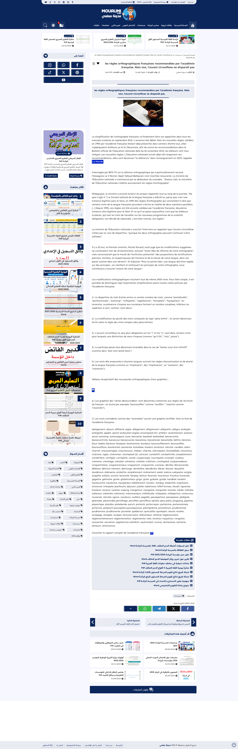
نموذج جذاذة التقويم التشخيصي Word (171, 585)
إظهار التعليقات (140, 689)
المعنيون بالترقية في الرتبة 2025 (163, 672)
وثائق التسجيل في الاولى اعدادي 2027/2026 (63, 262)
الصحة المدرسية (181, 25)
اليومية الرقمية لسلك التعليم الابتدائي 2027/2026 (63, 287)
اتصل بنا (60, 745)
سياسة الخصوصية (160, 2)
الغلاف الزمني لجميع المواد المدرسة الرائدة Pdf (63, 237)
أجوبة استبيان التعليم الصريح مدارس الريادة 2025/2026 (113, 40)
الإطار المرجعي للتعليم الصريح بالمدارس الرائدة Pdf (63, 159)
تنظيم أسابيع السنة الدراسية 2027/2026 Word (63, 313)
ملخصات (105, 25)
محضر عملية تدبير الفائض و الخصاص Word (63, 363)
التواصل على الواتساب (178, 2)
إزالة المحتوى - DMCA (144, 2)
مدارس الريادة (153, 25)
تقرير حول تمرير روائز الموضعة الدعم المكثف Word (165, 559)
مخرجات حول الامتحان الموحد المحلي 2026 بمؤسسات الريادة (161, 659)
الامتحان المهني (129, 25)
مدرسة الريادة (75, 176)
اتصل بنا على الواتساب (93, 745)
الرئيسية (119, 745)
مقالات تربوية (166, 25)
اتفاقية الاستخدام (126, 2)
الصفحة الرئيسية (189, 55)
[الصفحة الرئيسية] (192, 25)
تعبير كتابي (115, 25)
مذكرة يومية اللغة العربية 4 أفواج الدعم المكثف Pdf (165, 568)
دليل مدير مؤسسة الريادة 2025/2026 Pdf (170, 554)
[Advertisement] (64, 106)
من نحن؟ (190, 2)
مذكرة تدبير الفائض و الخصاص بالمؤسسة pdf (63, 212)
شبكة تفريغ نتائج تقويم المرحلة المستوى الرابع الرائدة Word (161, 576)
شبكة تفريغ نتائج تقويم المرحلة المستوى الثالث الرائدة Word (161, 572)
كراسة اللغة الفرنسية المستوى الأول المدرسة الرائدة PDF (163, 40)
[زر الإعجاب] (98, 63)
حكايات (96, 25)
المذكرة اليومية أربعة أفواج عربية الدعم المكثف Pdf (64, 414)
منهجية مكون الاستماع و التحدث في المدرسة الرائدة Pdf (163, 581)
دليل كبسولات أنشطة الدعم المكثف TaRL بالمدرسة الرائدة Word (159, 545)
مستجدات (141, 25)
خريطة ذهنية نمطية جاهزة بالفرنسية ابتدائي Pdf (63, 439)
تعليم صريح (172, 36)
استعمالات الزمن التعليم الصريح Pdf (63, 390)
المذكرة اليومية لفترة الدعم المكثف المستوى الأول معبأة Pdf (63, 338)
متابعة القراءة (52, 176)
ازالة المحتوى (48, 745)
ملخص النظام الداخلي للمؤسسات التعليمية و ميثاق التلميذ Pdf (109, 673)
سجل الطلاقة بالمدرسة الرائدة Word (172, 550)
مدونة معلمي (165, 745)
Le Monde (97, 161)
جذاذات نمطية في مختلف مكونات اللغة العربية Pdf (165, 563)
